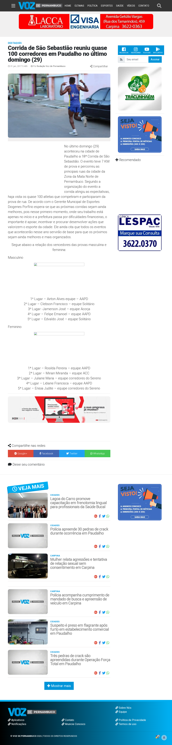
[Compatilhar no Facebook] (99, 516)
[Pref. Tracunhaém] (140, 88)
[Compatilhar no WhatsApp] (108, 516)
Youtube (147, 53)
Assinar (155, 59)
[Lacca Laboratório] (86, 21)
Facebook (123, 53)
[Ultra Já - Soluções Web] (157, 736)
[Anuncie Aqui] (140, 134)
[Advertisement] (35, 168)
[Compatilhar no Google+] (95, 516)
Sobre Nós (124, 707)
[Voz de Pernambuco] (40, 5)
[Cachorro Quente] (59, 409)
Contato (69, 720)
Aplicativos (17, 720)
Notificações (18, 724)
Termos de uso (127, 724)
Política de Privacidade (132, 720)
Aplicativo (158, 53)
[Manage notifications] (164, 737)
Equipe (122, 711)
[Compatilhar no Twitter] (103, 516)
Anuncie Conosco (74, 724)
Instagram (136, 53)
